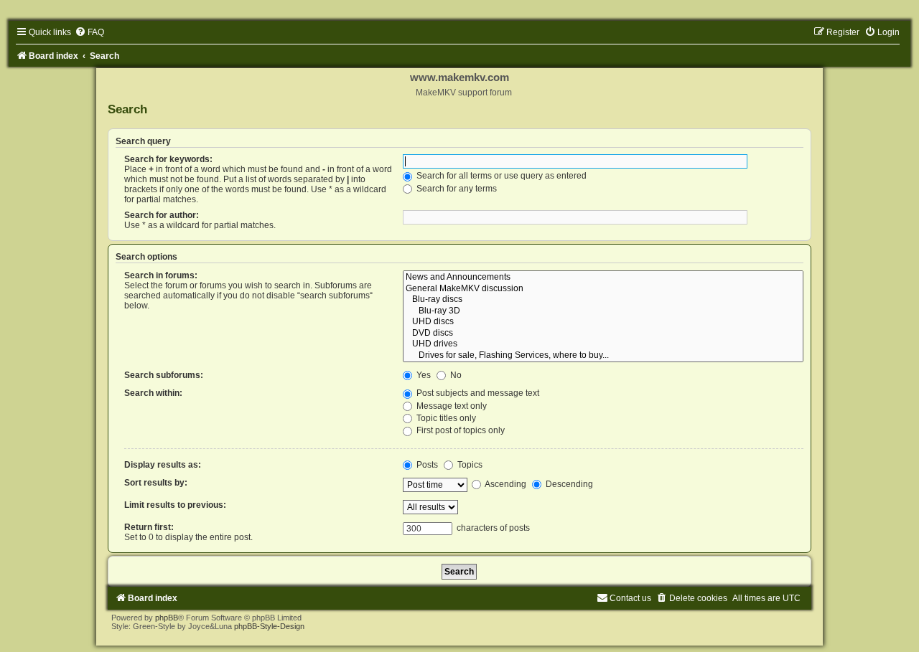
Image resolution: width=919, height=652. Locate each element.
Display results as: (162, 465)
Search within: (153, 393)
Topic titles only (445, 418)
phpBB (166, 617)
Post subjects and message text (476, 393)
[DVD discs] (603, 333)
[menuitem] (89, 32)
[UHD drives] (603, 344)
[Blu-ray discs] (603, 300)
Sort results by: (155, 483)
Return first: (149, 527)
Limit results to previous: (175, 505)
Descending (568, 484)
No (455, 375)
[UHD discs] (603, 322)
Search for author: (161, 215)
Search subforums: (163, 375)
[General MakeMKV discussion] (603, 289)
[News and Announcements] (603, 277)
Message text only (450, 406)
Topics (468, 465)
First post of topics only (459, 430)
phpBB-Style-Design (269, 626)
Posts (426, 465)
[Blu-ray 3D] (603, 311)
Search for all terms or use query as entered (500, 176)
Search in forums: (160, 275)
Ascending (504, 484)
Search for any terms (455, 189)
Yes (422, 375)
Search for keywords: (168, 159)
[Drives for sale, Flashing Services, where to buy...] (603, 356)
